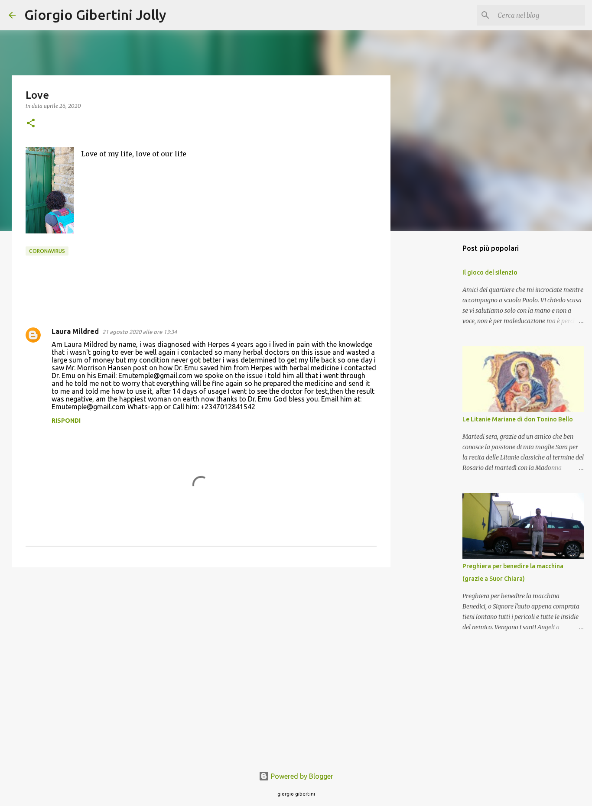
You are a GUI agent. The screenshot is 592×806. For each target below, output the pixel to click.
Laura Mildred (75, 331)
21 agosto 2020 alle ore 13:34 (139, 332)
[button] (31, 123)
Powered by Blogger (301, 776)
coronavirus (47, 251)
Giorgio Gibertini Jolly (95, 15)
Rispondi (66, 420)
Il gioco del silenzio (489, 272)
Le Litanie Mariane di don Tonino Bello (517, 419)
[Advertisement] (201, 641)
